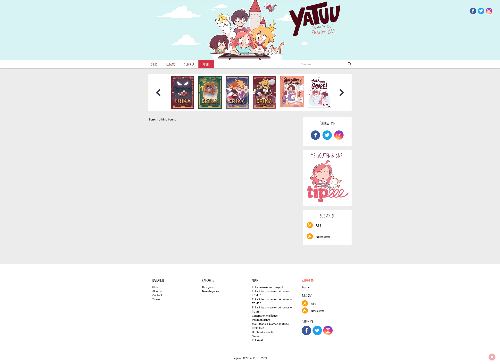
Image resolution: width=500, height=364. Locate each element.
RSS (319, 225)
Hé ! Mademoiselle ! (263, 332)
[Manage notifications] (492, 357)
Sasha (256, 336)
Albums (170, 64)
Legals (237, 358)
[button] (350, 64)
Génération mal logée (265, 315)
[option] (182, 92)
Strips (154, 64)
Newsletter (323, 237)
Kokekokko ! (259, 340)
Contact (189, 64)
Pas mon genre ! (261, 319)
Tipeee (206, 64)
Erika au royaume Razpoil (267, 287)
